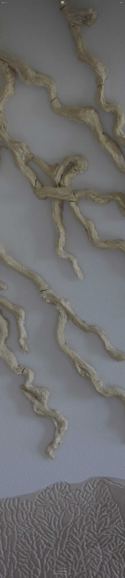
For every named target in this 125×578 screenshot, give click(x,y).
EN (6, 2)
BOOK (121, 2)
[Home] (62, 2)
